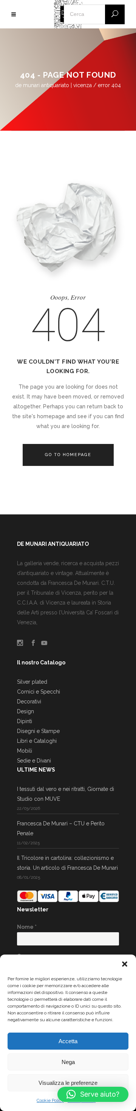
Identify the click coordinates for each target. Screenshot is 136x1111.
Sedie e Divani (34, 761)
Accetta (68, 1041)
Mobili (24, 751)
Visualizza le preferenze (68, 1083)
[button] (124, 964)
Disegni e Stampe (38, 731)
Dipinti (24, 721)
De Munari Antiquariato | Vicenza (53, 85)
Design (25, 711)
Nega (68, 1062)
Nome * (27, 927)
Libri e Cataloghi (37, 741)
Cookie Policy (50, 1100)
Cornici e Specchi (38, 692)
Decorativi (29, 701)
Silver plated (32, 682)
